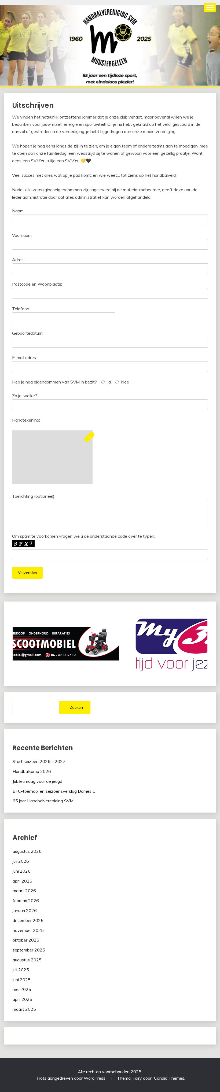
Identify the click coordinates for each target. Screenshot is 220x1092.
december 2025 (28, 920)
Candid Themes (169, 1078)
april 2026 (22, 881)
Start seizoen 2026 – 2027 (39, 761)
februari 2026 (26, 900)
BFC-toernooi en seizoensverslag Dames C (54, 791)
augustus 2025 (27, 959)
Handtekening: (26, 420)
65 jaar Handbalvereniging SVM (43, 800)
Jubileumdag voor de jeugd (37, 781)
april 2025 (22, 999)
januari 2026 (25, 910)
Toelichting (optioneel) (33, 496)
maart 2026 (24, 890)
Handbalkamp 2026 (32, 771)
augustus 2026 (27, 851)
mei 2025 (22, 989)
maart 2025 (24, 1009)
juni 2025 (22, 979)
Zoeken (76, 707)
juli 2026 (21, 861)
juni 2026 (22, 871)
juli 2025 (21, 969)
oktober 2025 (26, 940)
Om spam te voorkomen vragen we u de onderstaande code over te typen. (83, 536)
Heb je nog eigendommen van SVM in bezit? (54, 382)
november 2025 (28, 930)
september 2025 (29, 950)
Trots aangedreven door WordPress (71, 1078)
